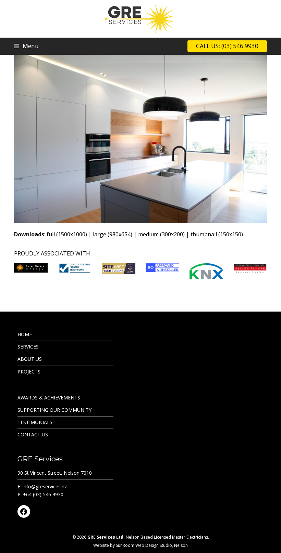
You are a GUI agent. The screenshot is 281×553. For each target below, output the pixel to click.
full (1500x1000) (67, 234)
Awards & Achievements (48, 397)
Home (24, 334)
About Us (29, 359)
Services (28, 346)
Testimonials (34, 422)
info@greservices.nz (45, 486)
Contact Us (32, 434)
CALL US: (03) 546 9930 (227, 46)
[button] (26, 46)
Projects (28, 371)
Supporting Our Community (54, 410)
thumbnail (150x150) (217, 234)
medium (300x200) (161, 234)
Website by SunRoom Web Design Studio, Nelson (140, 545)
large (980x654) (112, 234)
